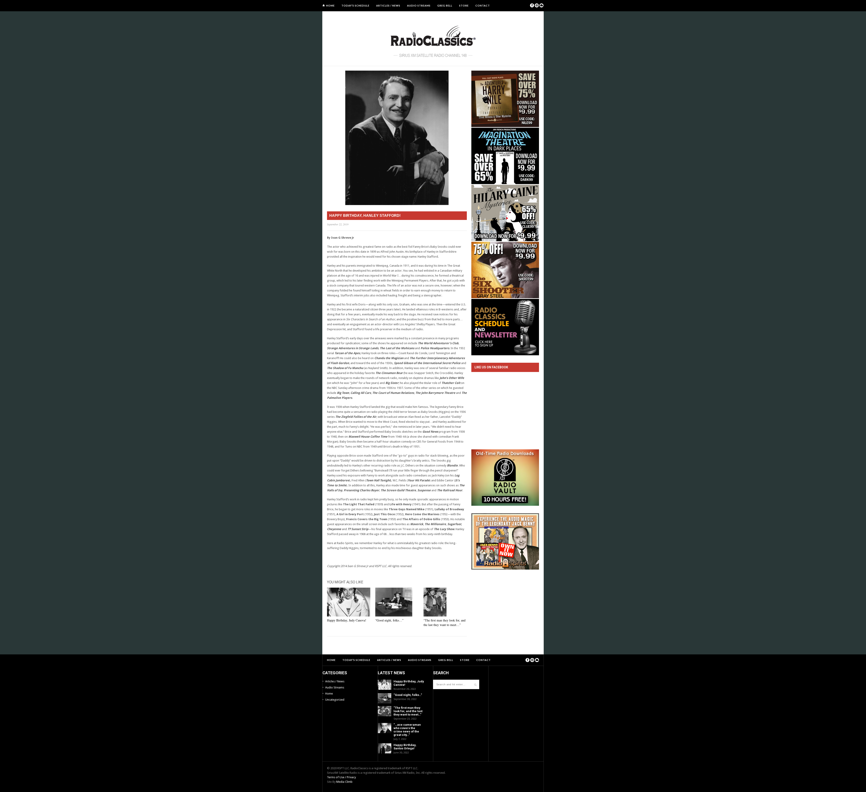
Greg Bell (444, 5)
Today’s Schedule (355, 5)
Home (330, 5)
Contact (482, 5)
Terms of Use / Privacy (341, 777)
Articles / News (388, 5)
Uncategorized (334, 699)
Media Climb (344, 781)
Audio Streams (419, 5)
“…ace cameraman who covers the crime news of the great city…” (407, 730)
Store (464, 5)
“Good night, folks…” (389, 620)
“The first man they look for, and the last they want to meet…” (444, 622)
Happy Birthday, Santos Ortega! (405, 746)
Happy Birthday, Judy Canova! (346, 620)
